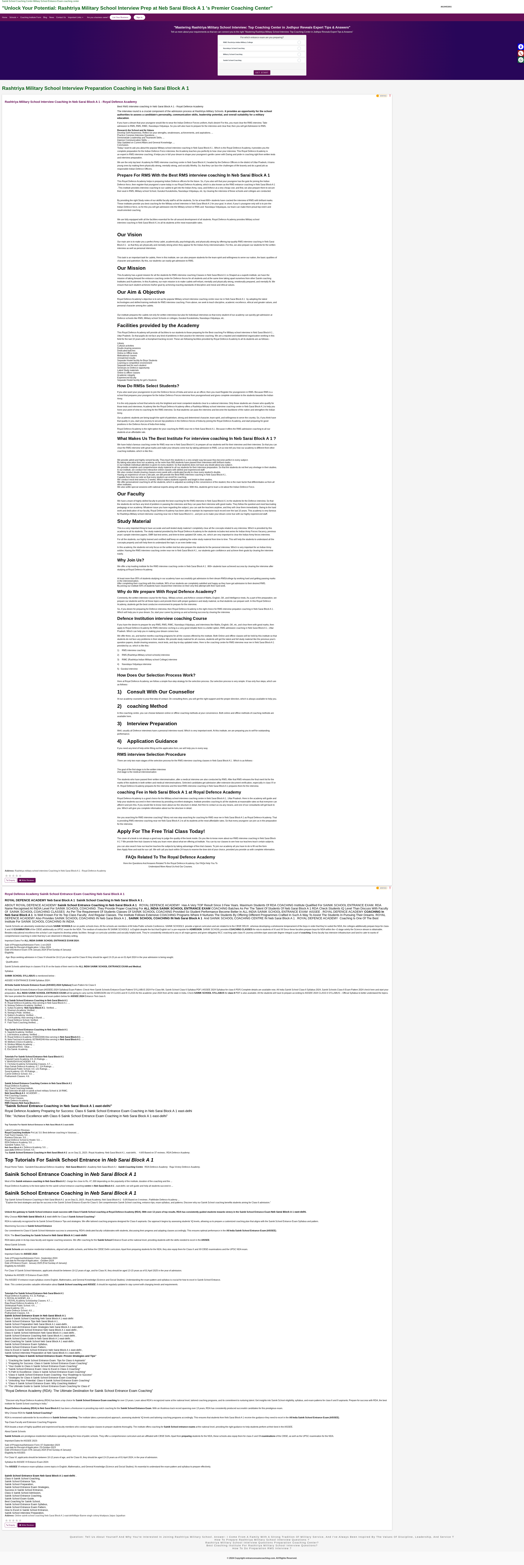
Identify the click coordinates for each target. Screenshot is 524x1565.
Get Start (262, 72)
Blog (45, 17)
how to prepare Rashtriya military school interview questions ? (262, 1539)
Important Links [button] (75, 17)
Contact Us (61, 17)
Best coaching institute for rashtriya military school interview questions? (262, 1545)
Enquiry (11, 880)
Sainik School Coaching (232, 60)
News (51, 17)
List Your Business (120, 17)
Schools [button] (13, 17)
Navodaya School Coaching (234, 48)
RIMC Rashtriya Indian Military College (238, 42)
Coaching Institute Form (30, 17)
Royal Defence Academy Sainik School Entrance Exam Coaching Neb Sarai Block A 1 (64, 894)
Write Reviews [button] (27, 880)
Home (4, 17)
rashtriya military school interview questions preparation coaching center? (262, 1542)
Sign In (139, 17)
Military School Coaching (232, 54)
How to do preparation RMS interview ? (262, 1548)
